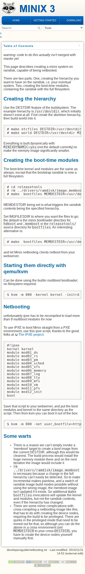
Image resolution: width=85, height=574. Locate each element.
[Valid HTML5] (51, 561)
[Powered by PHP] (34, 561)
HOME (16, 20)
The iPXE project (30, 334)
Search (39, 27)
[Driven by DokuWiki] (42, 565)
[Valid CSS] (68, 561)
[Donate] (16, 561)
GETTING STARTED (45, 20)
